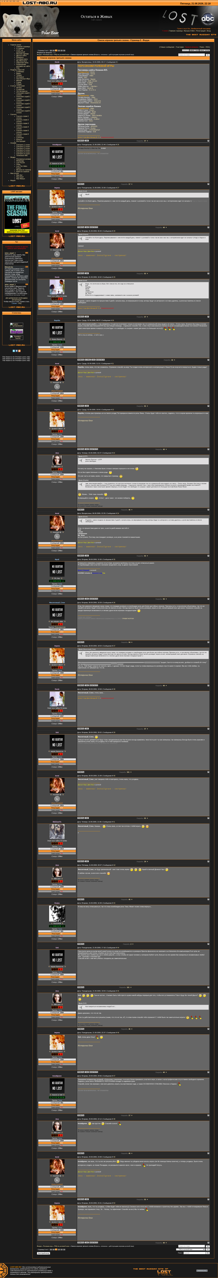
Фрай (94, 112)
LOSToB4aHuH (94, 130)
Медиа (12, 157)
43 (114, 903)
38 (114, 689)
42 (114, 865)
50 (114, 1203)
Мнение (19, 80)
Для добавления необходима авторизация (16, 299)
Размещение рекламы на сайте (23, 65)
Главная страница (176, 31)
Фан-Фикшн (20, 179)
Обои (18, 164)
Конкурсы (20, 57)
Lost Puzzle (20, 162)
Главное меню (15, 45)
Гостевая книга (22, 59)
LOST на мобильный (20, 51)
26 (118, 144)
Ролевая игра (48, 54)
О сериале (20, 48)
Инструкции (20, 141)
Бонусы (19, 139)
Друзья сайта (21, 55)
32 (113, 410)
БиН (85, 77)
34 (118, 513)
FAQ (18, 68)
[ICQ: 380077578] (87, 273)
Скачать (13, 114)
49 (114, 1157)
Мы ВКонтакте (21, 61)
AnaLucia (97, 101)
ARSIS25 (94, 126)
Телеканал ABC (22, 155)
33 (114, 453)
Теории (19, 75)
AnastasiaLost (95, 103)
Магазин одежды (22, 54)
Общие (19, 84)
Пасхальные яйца (23, 79)
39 (114, 732)
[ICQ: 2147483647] (87, 599)
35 (114, 559)
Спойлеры (20, 71)
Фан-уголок (14, 173)
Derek (92, 72)
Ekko (96, 99)
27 (118, 188)
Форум (12, 180)
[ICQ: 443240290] (87, 861)
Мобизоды (20, 161)
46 (118, 1032)
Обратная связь (22, 63)
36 (114, 602)
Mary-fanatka (97, 115)
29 (114, 277)
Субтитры (20, 137)
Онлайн (13, 143)
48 (114, 1119)
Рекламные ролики (23, 159)
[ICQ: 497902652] (87, 140)
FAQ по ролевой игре (61, 54)
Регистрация (201, 31)
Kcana (93, 128)
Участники (180, 47)
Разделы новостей (17, 70)
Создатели (20, 89)
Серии (18, 82)
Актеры (19, 88)
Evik (90, 84)
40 (114, 776)
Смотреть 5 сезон (23, 152)
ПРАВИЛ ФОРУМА (128, 618)
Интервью (20, 77)
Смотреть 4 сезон (23, 150)
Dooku (91, 110)
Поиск (202, 47)
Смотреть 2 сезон (23, 146)
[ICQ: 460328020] (87, 227)
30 (113, 320)
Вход (209, 31)
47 (114, 1076)
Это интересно (21, 91)
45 (118, 991)
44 (118, 948)
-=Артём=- (94, 86)
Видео (18, 73)
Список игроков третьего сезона (82, 54)
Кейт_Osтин (92, 81)
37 (114, 646)
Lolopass (94, 117)
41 (114, 822)
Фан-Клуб (19, 177)
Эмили (92, 79)
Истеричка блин (85, 208)
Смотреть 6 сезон (23, 154)
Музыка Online (189, 31)
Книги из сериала (22, 171)
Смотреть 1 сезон (23, 145)
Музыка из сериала (23, 170)
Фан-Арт (19, 175)
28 (114, 231)
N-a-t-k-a (92, 90)
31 (113, 363)
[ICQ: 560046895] (93, 360)
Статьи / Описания (17, 86)
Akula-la (90, 88)
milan (54, 52)
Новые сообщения (167, 47)
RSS (207, 47)
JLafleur (90, 83)
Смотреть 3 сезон (23, 148)
